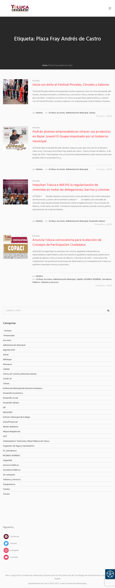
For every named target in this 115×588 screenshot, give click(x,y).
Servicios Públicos (11, 465)
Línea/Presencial (10, 422)
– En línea (7, 331)
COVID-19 (7, 379)
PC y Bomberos (10, 451)
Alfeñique (7, 359)
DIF (4, 407)
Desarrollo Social (10, 398)
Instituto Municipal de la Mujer (16, 417)
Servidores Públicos (11, 470)
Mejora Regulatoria (11, 431)
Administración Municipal (77, 113)
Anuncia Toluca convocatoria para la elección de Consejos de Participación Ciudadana (66, 242)
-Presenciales (9, 335)
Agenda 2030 (9, 350)
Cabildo (79, 279)
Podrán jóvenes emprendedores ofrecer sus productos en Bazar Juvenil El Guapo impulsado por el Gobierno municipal (71, 136)
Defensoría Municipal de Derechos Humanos (22, 388)
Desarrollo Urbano (97, 221)
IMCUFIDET (8, 412)
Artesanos (7, 364)
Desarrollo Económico (13, 393)
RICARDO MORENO (92, 279)
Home (44, 65)
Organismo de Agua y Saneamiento (18, 446)
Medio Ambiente (10, 427)
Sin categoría (9, 475)
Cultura (92, 113)
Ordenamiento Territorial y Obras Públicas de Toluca (26, 441)
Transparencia (9, 484)
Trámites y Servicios (49, 282)
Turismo (6, 489)
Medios (39, 113)
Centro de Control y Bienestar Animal (19, 374)
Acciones (61, 113)
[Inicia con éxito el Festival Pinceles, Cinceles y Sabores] (15, 91)
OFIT (5, 436)
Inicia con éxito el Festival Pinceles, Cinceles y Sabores (70, 84)
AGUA (6, 355)
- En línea (52, 113)
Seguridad (7, 460)
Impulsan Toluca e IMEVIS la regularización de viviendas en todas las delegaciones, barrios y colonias (70, 187)
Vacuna (6, 494)
